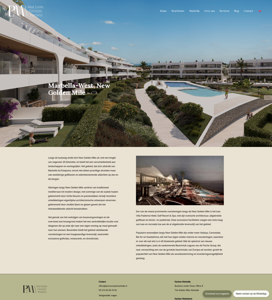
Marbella (194, 10)
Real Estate (178, 10)
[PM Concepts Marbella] (25, 10)
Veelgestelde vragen (108, 295)
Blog (236, 10)
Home (163, 10)
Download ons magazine (217, 293)
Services (224, 10)
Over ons (209, 10)
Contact (248, 10)
